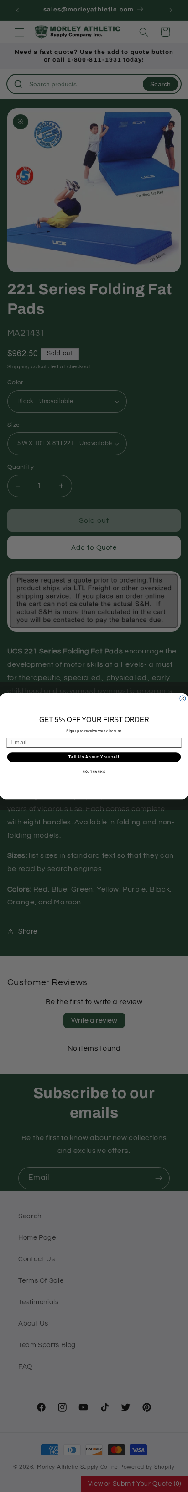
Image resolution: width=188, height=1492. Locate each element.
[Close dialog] (183, 698)
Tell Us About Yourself (94, 757)
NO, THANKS (94, 771)
